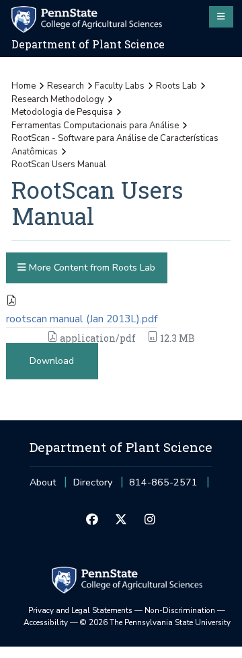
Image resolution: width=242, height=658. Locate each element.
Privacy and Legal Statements (80, 610)
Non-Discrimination (180, 610)
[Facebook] (92, 520)
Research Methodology (57, 99)
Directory (92, 482)
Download (52, 361)
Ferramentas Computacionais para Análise (95, 126)
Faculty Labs (120, 86)
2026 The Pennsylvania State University (155, 622)
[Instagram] (150, 520)
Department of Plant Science (88, 44)
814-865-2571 (163, 486)
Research (65, 86)
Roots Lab (176, 86)
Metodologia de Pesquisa (62, 112)
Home (23, 86)
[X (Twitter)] (121, 520)
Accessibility (46, 622)
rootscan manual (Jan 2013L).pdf (81, 319)
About (43, 482)
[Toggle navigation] (221, 17)
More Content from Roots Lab (90, 267)
